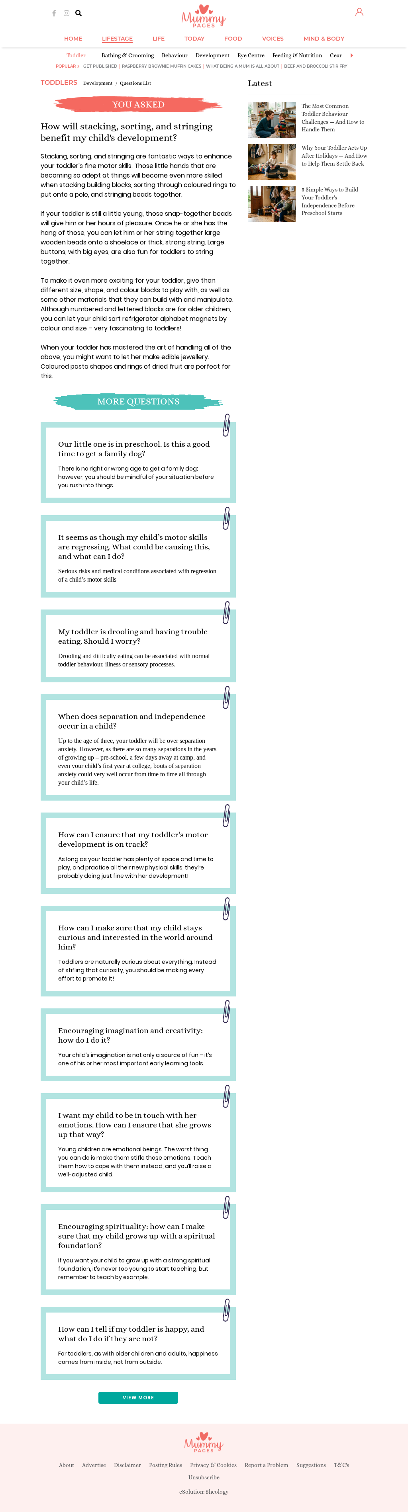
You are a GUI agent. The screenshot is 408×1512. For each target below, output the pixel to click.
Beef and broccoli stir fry (315, 66)
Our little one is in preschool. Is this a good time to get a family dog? (134, 449)
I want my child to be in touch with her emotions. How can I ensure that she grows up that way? (134, 1125)
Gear (336, 55)
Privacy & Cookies (213, 1465)
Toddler (76, 55)
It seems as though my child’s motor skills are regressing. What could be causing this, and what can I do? (134, 547)
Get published (100, 66)
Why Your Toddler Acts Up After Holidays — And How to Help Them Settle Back (334, 155)
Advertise (94, 1465)
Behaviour (175, 55)
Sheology (217, 1492)
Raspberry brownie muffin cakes (161, 66)
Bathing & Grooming (128, 55)
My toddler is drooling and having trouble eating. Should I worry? (133, 636)
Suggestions (311, 1465)
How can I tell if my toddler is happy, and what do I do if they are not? (131, 1333)
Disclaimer (127, 1465)
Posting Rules (165, 1465)
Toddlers (59, 82)
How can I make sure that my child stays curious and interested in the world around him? (135, 937)
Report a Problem (266, 1465)
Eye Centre (251, 55)
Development (213, 55)
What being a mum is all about (242, 66)
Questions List (135, 83)
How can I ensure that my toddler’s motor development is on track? (133, 839)
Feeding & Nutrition (297, 55)
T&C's (341, 1465)
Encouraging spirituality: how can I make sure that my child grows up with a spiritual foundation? (136, 1236)
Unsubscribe (204, 1477)
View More (138, 1397)
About (66, 1465)
